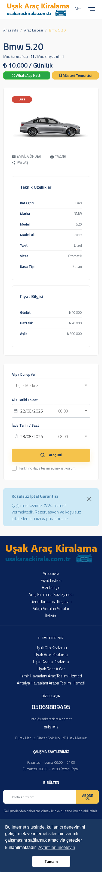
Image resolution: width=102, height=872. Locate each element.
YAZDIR (60, 156)
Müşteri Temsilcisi (77, 75)
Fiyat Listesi (51, 580)
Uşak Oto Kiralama (51, 648)
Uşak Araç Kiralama (51, 655)
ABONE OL (87, 797)
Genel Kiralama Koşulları (51, 601)
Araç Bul (55, 455)
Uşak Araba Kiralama (51, 662)
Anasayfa (10, 30)
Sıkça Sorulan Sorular (51, 608)
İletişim (51, 616)
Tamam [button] (51, 861)
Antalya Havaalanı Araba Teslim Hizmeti (51, 683)
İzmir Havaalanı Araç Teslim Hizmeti (51, 676)
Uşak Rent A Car (51, 669)
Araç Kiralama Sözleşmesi (51, 594)
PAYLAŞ (22, 162)
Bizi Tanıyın (51, 587)
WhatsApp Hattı (28, 75)
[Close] (89, 498)
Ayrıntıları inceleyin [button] (56, 847)
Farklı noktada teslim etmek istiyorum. (47, 468)
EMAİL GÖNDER (29, 156)
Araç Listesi (33, 30)
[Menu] (95, 10)
